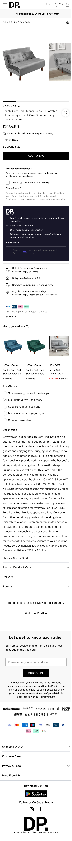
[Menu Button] (5, 5)
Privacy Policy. (47, 696)
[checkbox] (36, 183)
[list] (36, 64)
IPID (39, 196)
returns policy (50, 295)
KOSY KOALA (11, 106)
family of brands (16, 689)
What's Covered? (13, 188)
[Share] (68, 22)
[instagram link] (32, 809)
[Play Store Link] (36, 793)
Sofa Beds (25, 22)
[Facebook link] (40, 809)
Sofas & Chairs (10, 22)
